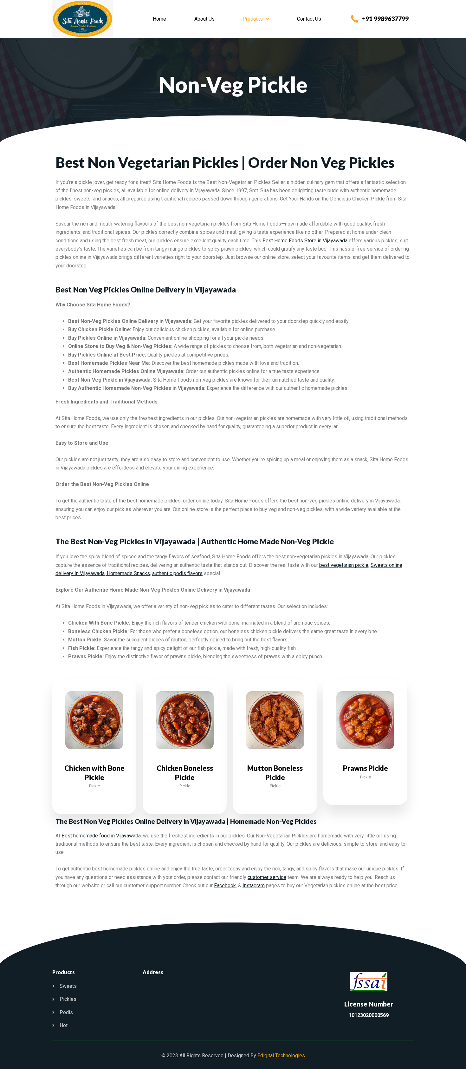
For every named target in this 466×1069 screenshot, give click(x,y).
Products (253, 19)
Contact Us (309, 19)
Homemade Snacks (128, 573)
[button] (256, 19)
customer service (267, 877)
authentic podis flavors (177, 573)
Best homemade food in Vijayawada (101, 836)
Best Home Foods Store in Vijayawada (304, 241)
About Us (204, 19)
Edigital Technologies (281, 1056)
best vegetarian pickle (343, 565)
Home (159, 19)
